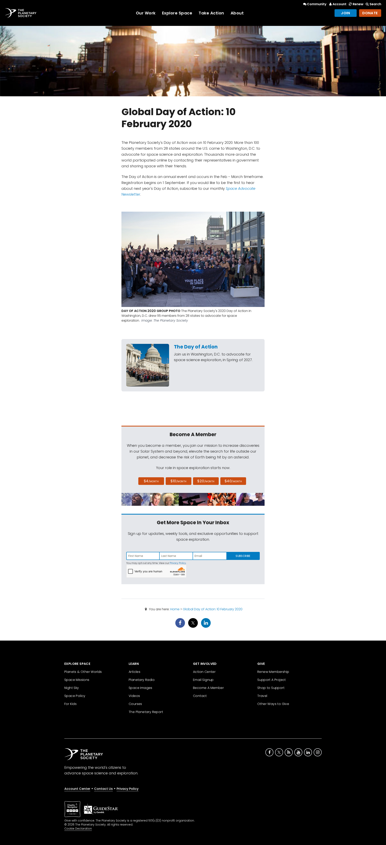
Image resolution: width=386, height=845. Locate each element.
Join (345, 12)
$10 (178, 480)
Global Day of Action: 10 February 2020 (212, 609)
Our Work (146, 13)
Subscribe (243, 556)
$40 (233, 480)
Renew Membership (273, 671)
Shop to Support (270, 688)
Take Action (211, 13)
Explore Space (177, 13)
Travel (262, 696)
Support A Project (271, 679)
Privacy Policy (178, 563)
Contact (200, 696)
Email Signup (203, 679)
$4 (151, 480)
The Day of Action (196, 346)
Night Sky (71, 688)
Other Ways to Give (273, 704)
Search (375, 4)
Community (316, 4)
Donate (370, 12)
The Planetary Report (146, 712)
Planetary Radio (142, 679)
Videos (134, 696)
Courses (135, 704)
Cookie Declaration (78, 829)
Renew (358, 4)
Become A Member (208, 688)
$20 (205, 480)
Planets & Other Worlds (83, 671)
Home (175, 609)
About (237, 13)
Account (339, 4)
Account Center (77, 788)
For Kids (70, 704)
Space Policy (74, 696)
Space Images (140, 688)
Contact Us (103, 788)
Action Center (204, 671)
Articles (134, 671)
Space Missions (76, 679)
